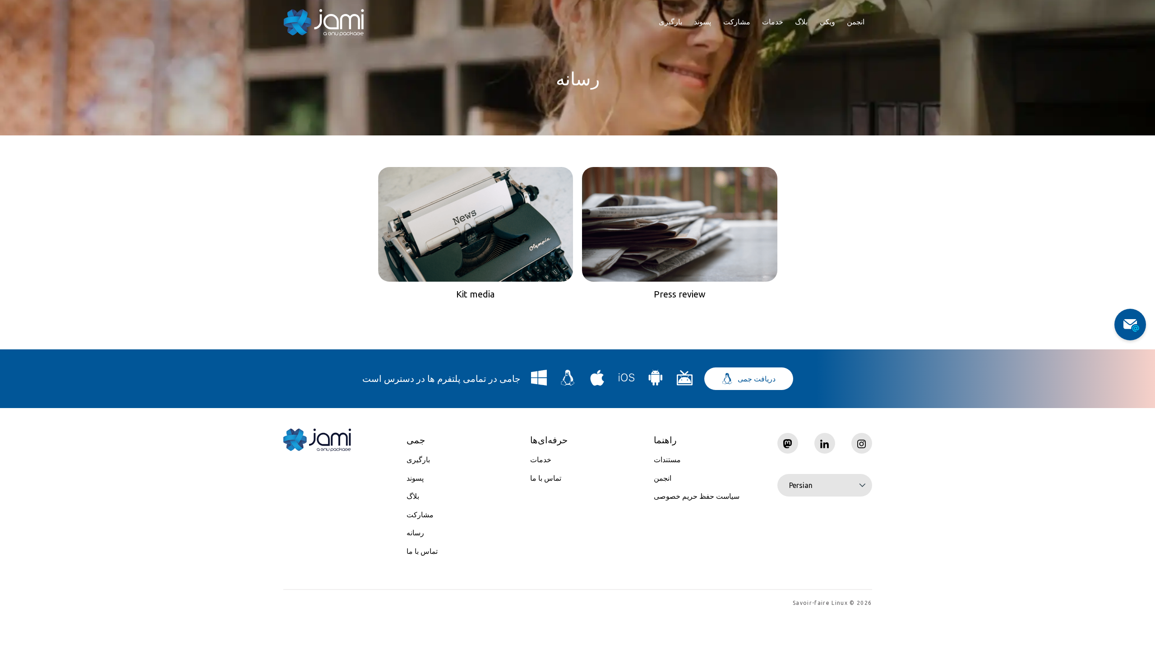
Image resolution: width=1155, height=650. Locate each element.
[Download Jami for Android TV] (685, 381)
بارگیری (670, 22)
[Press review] (679, 224)
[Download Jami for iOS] (627, 381)
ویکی (827, 22)
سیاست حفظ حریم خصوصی (696, 496)
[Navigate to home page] (324, 22)
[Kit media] (475, 224)
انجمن (855, 22)
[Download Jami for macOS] (597, 381)
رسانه (415, 533)
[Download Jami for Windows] (539, 381)
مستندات (667, 459)
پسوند (702, 22)
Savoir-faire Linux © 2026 (832, 603)
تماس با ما (422, 551)
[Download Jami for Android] (655, 381)
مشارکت (736, 22)
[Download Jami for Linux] (568, 381)
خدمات (772, 22)
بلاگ (801, 22)
